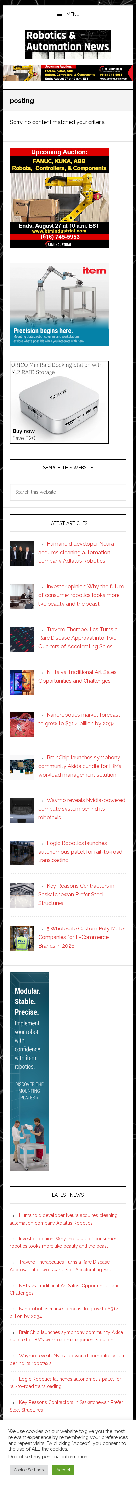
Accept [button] (63, 1469)
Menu (73, 14)
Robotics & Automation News (68, 44)
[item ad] (59, 342)
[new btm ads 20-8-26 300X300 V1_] (59, 245)
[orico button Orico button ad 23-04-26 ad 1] (59, 440)
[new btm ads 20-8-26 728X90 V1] (68, 78)
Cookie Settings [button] (29, 1469)
